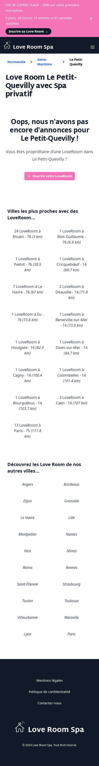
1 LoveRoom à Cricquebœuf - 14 (72, 264)
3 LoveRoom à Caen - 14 (71, 400)
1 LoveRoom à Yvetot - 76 (27, 264)
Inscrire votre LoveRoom (52, 176)
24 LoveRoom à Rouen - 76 (27, 234)
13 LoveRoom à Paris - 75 (27, 431)
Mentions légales (49, 680)
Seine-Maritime (44, 61)
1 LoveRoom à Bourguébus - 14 (27, 403)
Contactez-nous (49, 703)
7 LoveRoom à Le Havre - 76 (27, 289)
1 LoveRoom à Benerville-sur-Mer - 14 (71, 320)
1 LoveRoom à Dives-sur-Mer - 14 (71, 347)
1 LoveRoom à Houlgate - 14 (27, 347)
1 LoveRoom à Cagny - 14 (27, 375)
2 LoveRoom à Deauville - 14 (71, 292)
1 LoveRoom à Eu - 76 (28, 317)
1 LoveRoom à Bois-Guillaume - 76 (71, 237)
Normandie (16, 62)
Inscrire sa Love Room (28, 31)
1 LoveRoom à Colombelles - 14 (71, 375)
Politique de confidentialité (49, 692)
